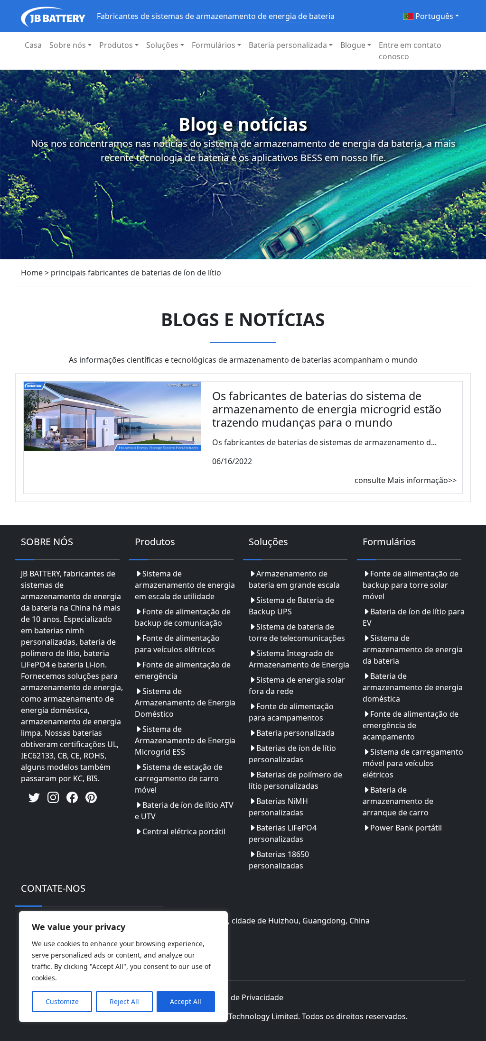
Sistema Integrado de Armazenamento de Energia (299, 659)
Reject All (124, 1001)
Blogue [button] (352, 45)
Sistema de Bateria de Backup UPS (291, 606)
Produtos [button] (116, 45)
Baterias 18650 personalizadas (279, 860)
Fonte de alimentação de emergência (183, 670)
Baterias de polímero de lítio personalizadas (295, 780)
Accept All (185, 1001)
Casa (33, 45)
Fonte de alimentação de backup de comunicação (183, 617)
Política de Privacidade (243, 997)
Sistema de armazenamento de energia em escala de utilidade (185, 585)
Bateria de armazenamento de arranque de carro (398, 801)
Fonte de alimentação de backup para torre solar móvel (410, 585)
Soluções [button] (162, 45)
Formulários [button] (213, 45)
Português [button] (433, 16)
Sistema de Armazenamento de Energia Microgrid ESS (185, 740)
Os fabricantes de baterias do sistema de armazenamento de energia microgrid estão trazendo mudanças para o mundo (326, 409)
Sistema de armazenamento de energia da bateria (413, 649)
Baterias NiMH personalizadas (278, 807)
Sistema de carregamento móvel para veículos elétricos (413, 763)
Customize (62, 1001)
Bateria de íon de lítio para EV (414, 617)
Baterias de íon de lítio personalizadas (292, 754)
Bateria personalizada (295, 733)
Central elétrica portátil (183, 831)
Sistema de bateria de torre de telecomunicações (297, 632)
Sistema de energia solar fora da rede (297, 685)
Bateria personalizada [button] (288, 45)
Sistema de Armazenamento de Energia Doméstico (185, 702)
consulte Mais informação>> (406, 480)
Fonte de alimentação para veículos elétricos (177, 644)
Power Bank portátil (406, 827)
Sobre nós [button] (67, 45)
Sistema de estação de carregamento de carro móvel (179, 778)
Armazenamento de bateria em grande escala (294, 579)
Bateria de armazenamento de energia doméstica (413, 687)
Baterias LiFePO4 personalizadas (283, 833)
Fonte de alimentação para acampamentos (291, 712)
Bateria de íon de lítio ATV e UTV (184, 811)
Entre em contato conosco (410, 51)
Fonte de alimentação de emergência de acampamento (410, 725)
